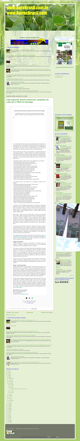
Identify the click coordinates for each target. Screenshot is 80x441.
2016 (8, 406)
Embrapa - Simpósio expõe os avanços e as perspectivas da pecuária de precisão (25, 362)
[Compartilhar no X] (34, 308)
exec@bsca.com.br (18, 287)
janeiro (9, 401)
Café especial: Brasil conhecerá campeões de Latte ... (18, 388)
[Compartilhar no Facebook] (35, 308)
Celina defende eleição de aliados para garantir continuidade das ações (66, 147)
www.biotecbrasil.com (58, 77)
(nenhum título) (13, 59)
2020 (8, 375)
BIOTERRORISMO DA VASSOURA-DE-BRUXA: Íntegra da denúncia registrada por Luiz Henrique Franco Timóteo (30, 69)
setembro (10, 381)
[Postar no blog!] (33, 308)
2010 (8, 414)
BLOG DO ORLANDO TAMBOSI (61, 173)
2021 (8, 374)
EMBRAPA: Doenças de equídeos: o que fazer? (15, 78)
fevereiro (10, 400)
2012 (8, 412)
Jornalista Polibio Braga (60, 182)
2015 (8, 408)
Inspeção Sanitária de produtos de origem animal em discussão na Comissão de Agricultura (22, 65)
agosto (9, 383)
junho (9, 395)
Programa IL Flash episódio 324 (61, 270)
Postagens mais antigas (47, 312)
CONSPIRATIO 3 (59, 163)
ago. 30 (10, 384)
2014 (8, 409)
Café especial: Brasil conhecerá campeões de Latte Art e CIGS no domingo (27, 101)
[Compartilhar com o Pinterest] (36, 308)
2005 (8, 420)
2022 (8, 372)
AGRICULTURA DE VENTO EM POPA (17, 356)
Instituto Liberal (59, 269)
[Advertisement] (40, 33)
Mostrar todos (72, 275)
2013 (8, 411)
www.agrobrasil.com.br (59, 75)
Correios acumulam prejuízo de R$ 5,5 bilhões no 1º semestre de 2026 (66, 138)
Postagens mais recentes (12, 312)
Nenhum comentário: (24, 308)
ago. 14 (10, 390)
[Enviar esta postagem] (30, 308)
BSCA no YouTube (41, 235)
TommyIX (49, 436)
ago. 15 (10, 387)
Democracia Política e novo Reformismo (63, 259)
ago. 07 (10, 392)
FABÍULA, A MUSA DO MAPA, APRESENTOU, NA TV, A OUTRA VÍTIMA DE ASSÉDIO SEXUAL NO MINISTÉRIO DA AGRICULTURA (29, 74)
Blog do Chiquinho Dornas (61, 145)
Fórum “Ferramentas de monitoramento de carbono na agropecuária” (23, 49)
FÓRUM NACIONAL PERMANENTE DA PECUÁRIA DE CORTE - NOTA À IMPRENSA (20, 55)
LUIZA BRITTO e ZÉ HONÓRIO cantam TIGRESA (14, 87)
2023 (8, 371)
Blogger (57, 436)
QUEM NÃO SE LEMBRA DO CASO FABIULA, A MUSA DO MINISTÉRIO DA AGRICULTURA (22, 90)
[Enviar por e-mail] (32, 308)
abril (9, 397)
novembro (10, 378)
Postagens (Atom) (12, 314)
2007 (8, 417)
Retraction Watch (59, 192)
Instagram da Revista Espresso (20, 236)
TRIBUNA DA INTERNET (60, 154)
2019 (8, 377)
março (9, 398)
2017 (8, 405)
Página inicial (30, 312)
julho (9, 394)
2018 (8, 403)
